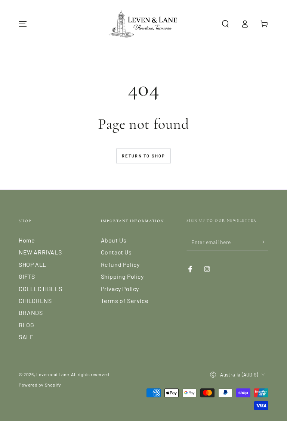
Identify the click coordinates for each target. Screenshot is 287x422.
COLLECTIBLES (40, 288)
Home (27, 240)
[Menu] (23, 24)
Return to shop (144, 155)
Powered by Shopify (40, 384)
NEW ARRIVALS (40, 252)
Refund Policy (120, 264)
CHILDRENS (35, 300)
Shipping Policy (122, 276)
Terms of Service (125, 300)
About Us (114, 240)
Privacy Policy (120, 288)
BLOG (26, 324)
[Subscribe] (264, 242)
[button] (225, 24)
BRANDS (31, 312)
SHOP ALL (32, 264)
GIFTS (27, 276)
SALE (26, 336)
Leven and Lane (52, 374)
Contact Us (116, 252)
